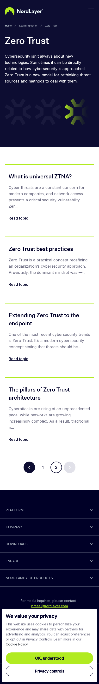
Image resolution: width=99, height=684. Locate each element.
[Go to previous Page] (29, 467)
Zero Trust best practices (41, 249)
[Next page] (69, 467)
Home (8, 25)
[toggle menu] (91, 11)
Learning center (28, 25)
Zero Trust (51, 25)
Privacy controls (49, 671)
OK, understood (49, 658)
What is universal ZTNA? (40, 176)
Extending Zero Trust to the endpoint (44, 319)
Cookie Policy (17, 644)
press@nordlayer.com (49, 606)
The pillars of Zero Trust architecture (39, 394)
